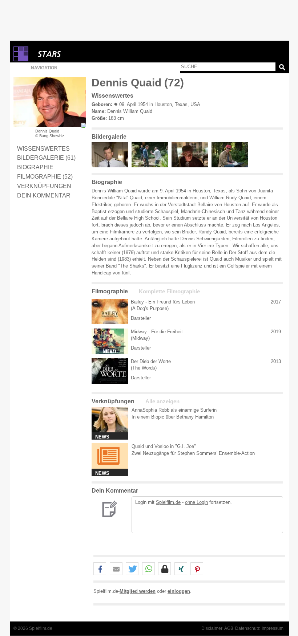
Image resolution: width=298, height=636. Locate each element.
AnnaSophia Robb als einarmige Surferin (174, 410)
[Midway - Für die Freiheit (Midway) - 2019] (110, 341)
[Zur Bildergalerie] (83, 125)
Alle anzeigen (162, 401)
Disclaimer (211, 628)
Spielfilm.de (168, 502)
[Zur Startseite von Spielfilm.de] (20, 59)
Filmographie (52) (45, 176)
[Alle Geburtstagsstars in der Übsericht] (75, 54)
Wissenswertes (43, 148)
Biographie (35, 167)
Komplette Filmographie (169, 291)
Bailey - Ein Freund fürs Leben (163, 302)
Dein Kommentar (44, 195)
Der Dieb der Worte (151, 361)
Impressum (272, 628)
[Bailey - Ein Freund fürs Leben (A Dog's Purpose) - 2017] (110, 311)
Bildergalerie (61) (46, 157)
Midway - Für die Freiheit (157, 331)
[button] (100, 569)
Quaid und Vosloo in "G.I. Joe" (164, 446)
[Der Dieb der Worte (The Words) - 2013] (110, 371)
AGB (228, 628)
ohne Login (196, 502)
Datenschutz (247, 628)
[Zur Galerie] (112, 165)
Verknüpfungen (44, 186)
